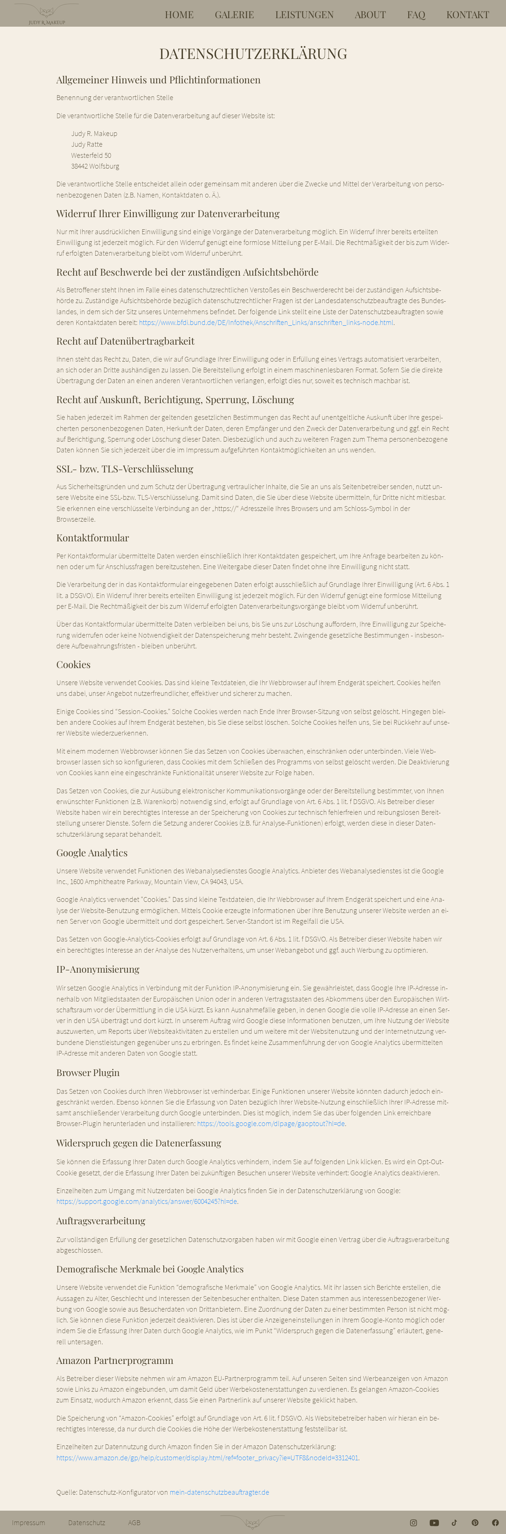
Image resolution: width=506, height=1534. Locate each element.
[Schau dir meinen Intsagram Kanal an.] (413, 1522)
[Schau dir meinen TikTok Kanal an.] (454, 1522)
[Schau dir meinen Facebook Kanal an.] (495, 1522)
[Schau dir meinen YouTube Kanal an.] (434, 1522)
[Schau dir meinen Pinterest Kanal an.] (475, 1522)
